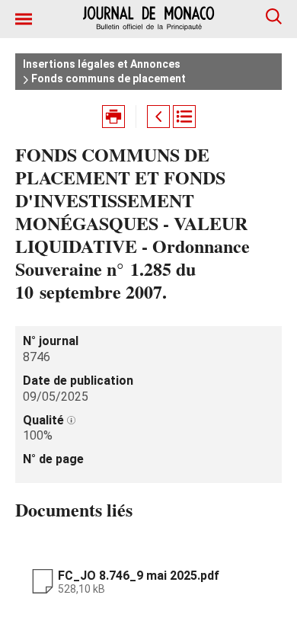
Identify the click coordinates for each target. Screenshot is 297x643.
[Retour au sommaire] (184, 116)
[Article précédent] (158, 116)
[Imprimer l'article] (113, 116)
